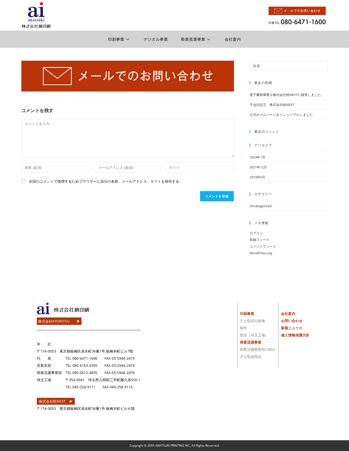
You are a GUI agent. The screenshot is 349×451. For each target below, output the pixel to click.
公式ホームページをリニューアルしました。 (283, 114)
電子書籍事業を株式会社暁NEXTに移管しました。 (287, 94)
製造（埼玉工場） (254, 335)
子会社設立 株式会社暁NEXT (272, 104)
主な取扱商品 (250, 356)
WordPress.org (261, 253)
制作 (243, 327)
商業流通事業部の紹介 (258, 349)
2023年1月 (257, 157)
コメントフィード (263, 246)
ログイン (256, 233)
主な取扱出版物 (252, 320)
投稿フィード (260, 239)
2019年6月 (257, 177)
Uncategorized (261, 206)
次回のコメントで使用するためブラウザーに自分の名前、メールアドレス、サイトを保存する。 (106, 181)
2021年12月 (258, 167)
